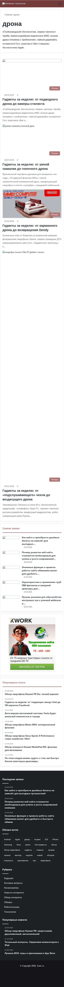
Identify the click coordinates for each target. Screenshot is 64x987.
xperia (27, 845)
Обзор (54, 845)
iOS (46, 839)
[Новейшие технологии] (13, 3)
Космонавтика (11, 888)
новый (40, 855)
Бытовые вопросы (13, 883)
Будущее (8, 878)
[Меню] (60, 4)
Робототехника (11, 907)
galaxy (27, 839)
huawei (37, 839)
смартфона (45, 861)
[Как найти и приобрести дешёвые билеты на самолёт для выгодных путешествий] (11, 542)
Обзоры (8, 902)
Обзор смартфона (12, 850)
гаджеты (28, 850)
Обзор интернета (13, 897)
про (34, 861)
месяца (18, 855)
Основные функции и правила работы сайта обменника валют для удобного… (39, 570)
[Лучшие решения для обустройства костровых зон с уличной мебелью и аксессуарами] (11, 601)
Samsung (8, 845)
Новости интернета (14, 892)
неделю (29, 855)
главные (40, 850)
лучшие (51, 850)
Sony (18, 845)
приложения (22, 861)
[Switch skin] (54, 4)
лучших (7, 855)
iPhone (55, 839)
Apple (17, 839)
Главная (8, 14)
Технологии (10, 912)
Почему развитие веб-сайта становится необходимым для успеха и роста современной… (39, 555)
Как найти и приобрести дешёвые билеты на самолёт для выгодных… (40, 540)
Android (7, 839)
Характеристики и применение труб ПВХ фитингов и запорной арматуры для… (41, 585)
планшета (8, 861)
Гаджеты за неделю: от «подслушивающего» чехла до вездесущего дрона (26, 495)
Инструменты (41, 845)
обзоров (50, 855)
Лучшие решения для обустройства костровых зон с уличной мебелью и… (42, 600)
